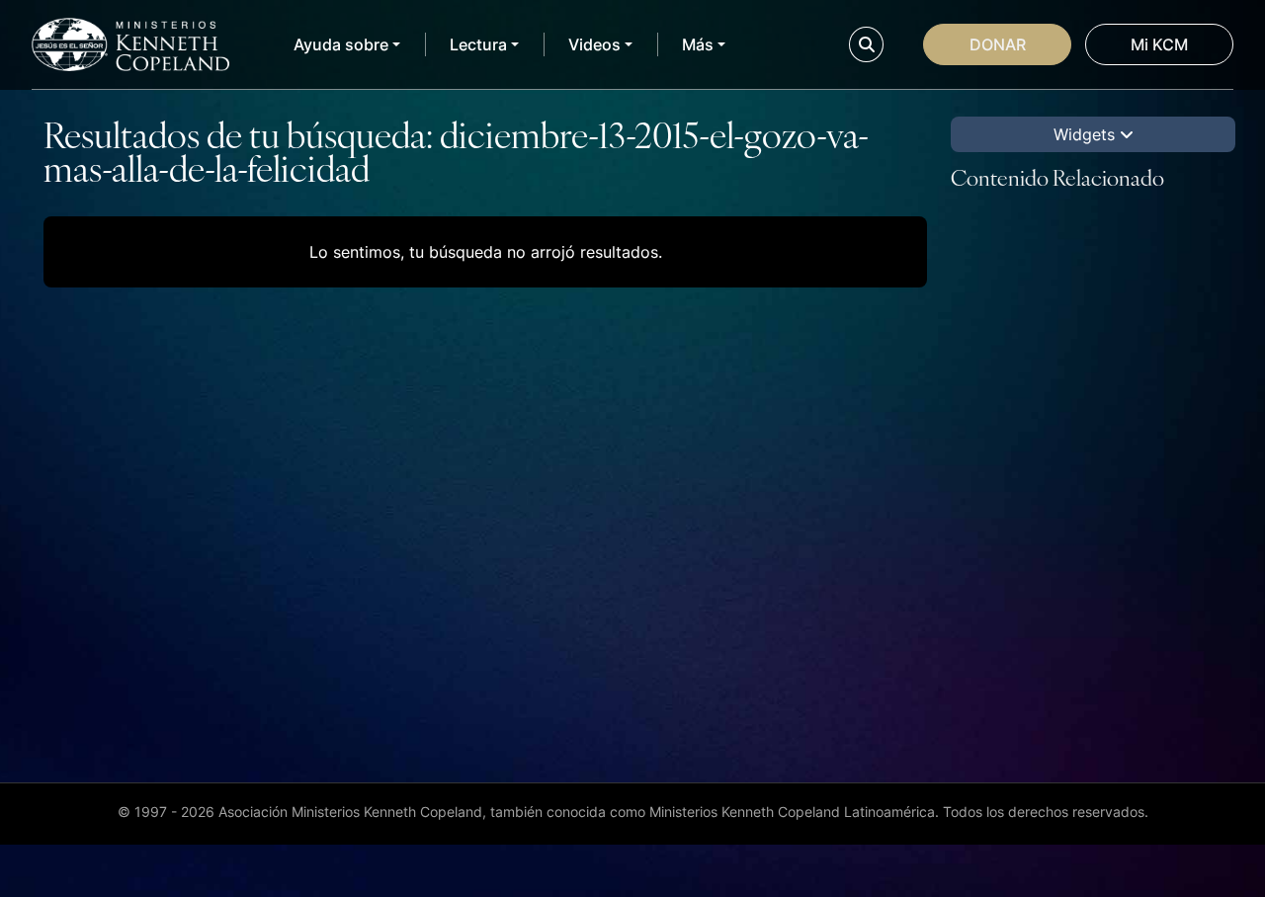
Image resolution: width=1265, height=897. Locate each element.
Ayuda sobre (341, 44)
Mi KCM (1159, 44)
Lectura (478, 44)
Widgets (1087, 134)
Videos (594, 44)
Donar (998, 44)
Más (698, 44)
